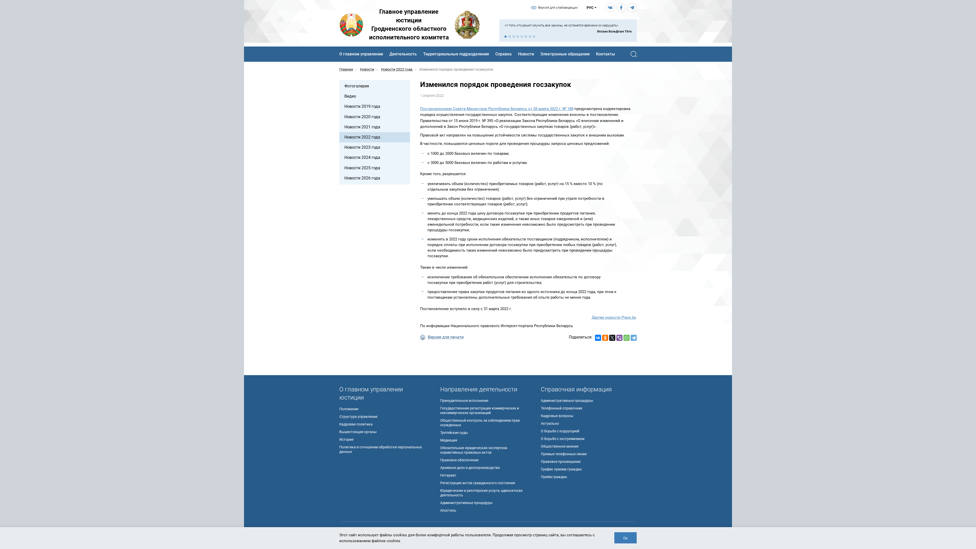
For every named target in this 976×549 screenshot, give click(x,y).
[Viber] (619, 338)
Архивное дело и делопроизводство (470, 468)
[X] (612, 338)
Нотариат (448, 475)
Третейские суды (454, 433)
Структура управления (358, 417)
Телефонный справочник (562, 408)
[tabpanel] (568, 28)
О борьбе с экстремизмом (562, 439)
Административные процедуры (466, 503)
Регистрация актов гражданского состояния (477, 483)
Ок (625, 538)
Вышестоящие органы (358, 432)
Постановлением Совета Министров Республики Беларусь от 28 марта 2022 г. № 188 (496, 108)
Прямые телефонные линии (564, 454)
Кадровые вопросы (557, 416)
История (346, 439)
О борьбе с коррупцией (560, 431)
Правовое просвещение (561, 462)
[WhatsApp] (626, 338)
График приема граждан (561, 469)
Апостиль (448, 510)
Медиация (448, 440)
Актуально (550, 423)
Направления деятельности (478, 389)
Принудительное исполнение (464, 401)
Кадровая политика (356, 424)
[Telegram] (634, 338)
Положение (348, 409)
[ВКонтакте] (598, 338)
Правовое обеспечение (459, 460)
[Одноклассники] (605, 338)
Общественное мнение (559, 446)
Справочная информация (576, 389)
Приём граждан (554, 477)
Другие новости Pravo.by (614, 317)
